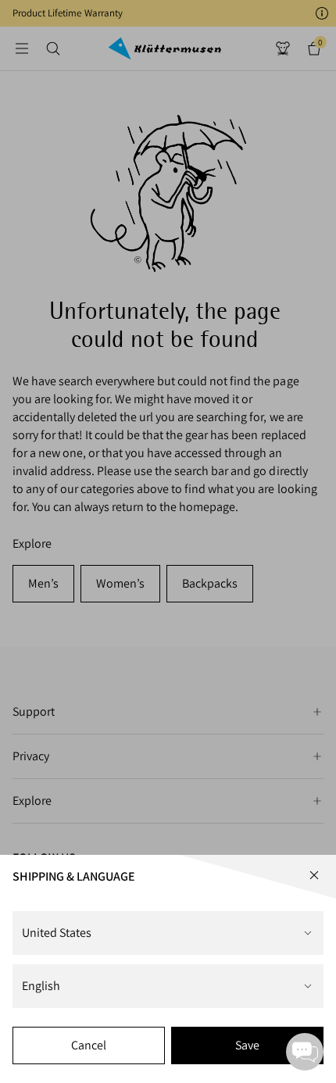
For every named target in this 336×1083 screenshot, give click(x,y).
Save (247, 1045)
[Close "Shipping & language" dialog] (314, 875)
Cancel (88, 1045)
